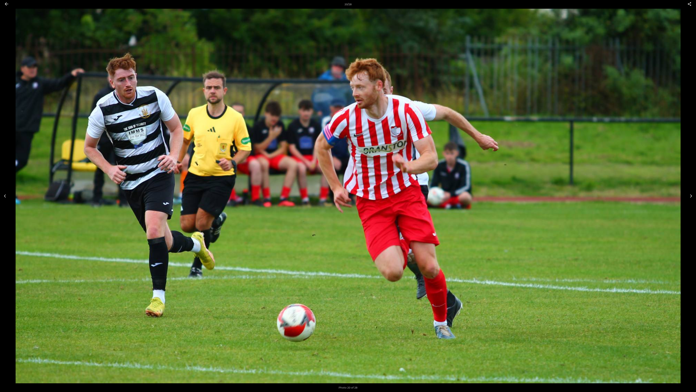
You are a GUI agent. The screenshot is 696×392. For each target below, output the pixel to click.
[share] (689, 4)
